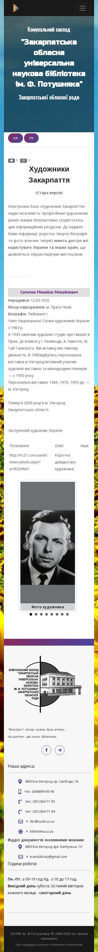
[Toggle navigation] (82, 8)
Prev (27, 546)
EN (31, 138)
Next (71, 546)
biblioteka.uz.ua (41, 831)
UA (15, 138)
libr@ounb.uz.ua (42, 821)
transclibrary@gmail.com (48, 856)
